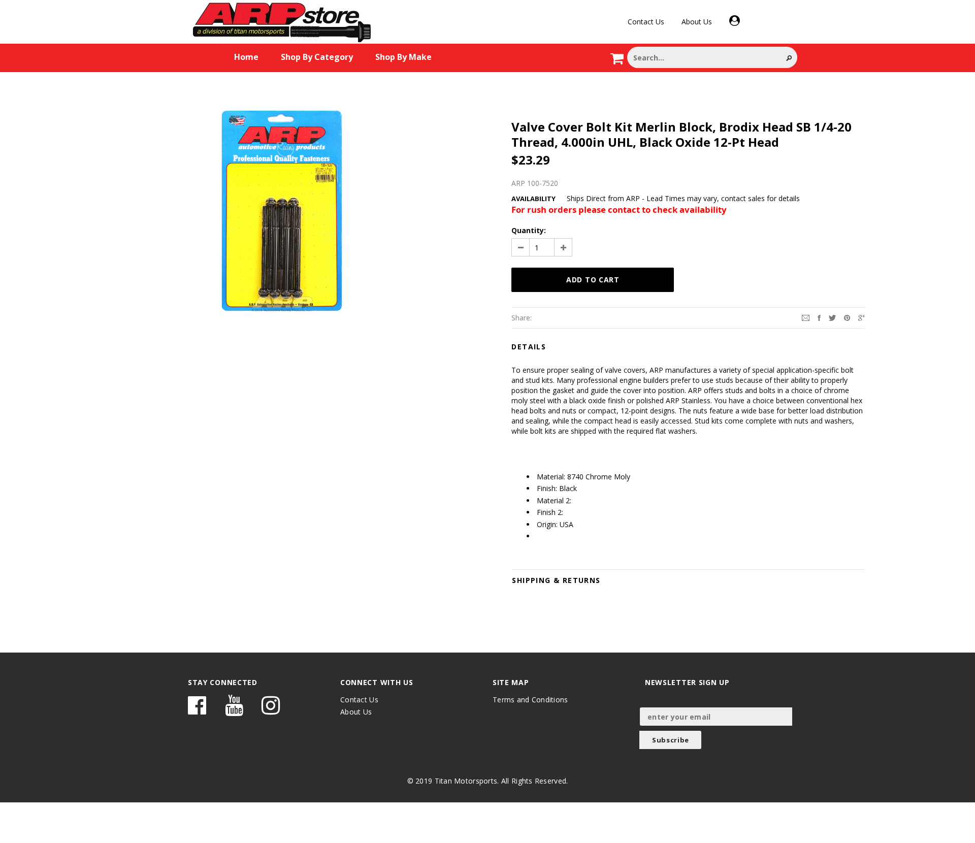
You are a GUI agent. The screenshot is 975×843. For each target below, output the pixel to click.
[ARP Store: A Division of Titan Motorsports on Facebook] (197, 710)
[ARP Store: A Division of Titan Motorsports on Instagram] (271, 710)
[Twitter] (832, 317)
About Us (696, 21)
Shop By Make (403, 57)
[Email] (805, 317)
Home (246, 57)
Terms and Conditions (530, 699)
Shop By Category (317, 57)
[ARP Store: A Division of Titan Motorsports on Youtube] (234, 710)
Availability (533, 198)
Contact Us (646, 21)
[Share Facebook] (819, 317)
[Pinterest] (847, 317)
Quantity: (528, 230)
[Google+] (861, 317)
